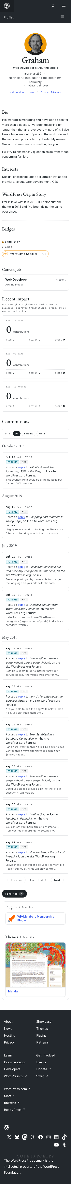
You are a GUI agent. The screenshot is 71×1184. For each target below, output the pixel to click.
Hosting (9, 1035)
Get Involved (45, 1055)
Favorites (13, 893)
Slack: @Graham (51, 92)
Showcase (43, 1021)
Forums (28, 433)
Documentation (15, 1062)
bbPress (12, 1103)
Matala (13, 991)
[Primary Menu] (62, 17)
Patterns (42, 1042)
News (8, 1029)
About (8, 1021)
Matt (9, 1096)
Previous (16, 880)
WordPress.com (17, 1089)
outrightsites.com (23, 92)
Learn (8, 1055)
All (16, 433)
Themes (42, 1029)
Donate (43, 1069)
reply (21, 467)
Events (41, 1062)
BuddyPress (14, 1110)
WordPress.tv (15, 1076)
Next (57, 880)
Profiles (9, 17)
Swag (42, 1076)
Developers (12, 1069)
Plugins (41, 1035)
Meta (42, 433)
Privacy (9, 1042)
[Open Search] (52, 6)
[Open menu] (64, 6)
